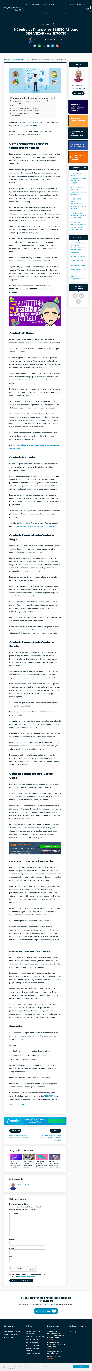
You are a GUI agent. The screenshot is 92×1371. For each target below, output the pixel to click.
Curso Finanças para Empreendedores (76, 134)
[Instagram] (78, 301)
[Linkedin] (48, 45)
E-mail (12, 1248)
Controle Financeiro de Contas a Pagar (26, 108)
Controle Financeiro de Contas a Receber (27, 111)
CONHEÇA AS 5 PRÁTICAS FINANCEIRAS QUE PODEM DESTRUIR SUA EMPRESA (78, 204)
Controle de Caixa (18, 103)
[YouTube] (81, 295)
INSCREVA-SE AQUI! (43, 1311)
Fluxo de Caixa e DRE (77, 256)
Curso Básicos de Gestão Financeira (77, 145)
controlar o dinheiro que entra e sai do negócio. (34, 526)
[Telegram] (52, 45)
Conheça (77, 93)
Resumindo (16, 116)
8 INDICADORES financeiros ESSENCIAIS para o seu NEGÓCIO (15, 1164)
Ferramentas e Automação (35, 1336)
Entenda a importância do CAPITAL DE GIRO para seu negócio (54, 1164)
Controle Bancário (18, 106)
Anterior (16, 1131)
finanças (23, 125)
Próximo (54, 1131)
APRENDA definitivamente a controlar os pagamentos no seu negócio (51, 1137)
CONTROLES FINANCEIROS (31, 122)
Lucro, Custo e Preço (77, 265)
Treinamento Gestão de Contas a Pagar (78, 121)
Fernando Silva (38, 40)
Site (10, 1257)
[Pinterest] (57, 45)
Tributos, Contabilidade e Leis (34, 1355)
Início (8, 59)
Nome (12, 1240)
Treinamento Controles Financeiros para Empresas (77, 107)
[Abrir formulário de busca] (87, 9)
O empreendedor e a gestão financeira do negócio (30, 101)
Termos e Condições (11, 1334)
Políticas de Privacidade (12, 1331)
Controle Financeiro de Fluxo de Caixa (25, 113)
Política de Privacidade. (26, 1276)
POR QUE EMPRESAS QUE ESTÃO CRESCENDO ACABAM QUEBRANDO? (56, 1345)
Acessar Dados (9, 1337)
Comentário (14, 1213)
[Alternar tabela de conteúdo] (52, 98)
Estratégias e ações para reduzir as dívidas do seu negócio (41, 1164)
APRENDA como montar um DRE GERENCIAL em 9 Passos (19, 1136)
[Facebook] (34, 45)
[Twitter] (43, 45)
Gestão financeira (46, 24)
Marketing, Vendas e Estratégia (32, 1350)
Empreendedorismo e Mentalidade (33, 1332)
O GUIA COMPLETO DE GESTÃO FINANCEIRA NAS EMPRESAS (28, 1164)
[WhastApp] (39, 45)
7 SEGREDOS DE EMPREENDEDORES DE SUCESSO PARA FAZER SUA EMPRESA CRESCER (78, 178)
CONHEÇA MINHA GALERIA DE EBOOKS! (78, 157)
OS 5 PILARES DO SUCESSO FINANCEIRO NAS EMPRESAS (78, 215)
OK (81, 1367)
